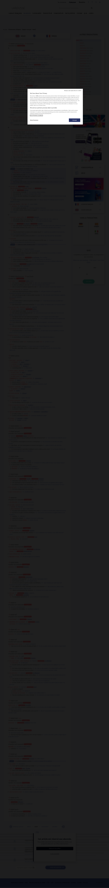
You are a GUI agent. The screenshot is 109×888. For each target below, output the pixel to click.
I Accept (74, 120)
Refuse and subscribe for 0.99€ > (73, 90)
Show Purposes (34, 120)
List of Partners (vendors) (36, 115)
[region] (55, 107)
